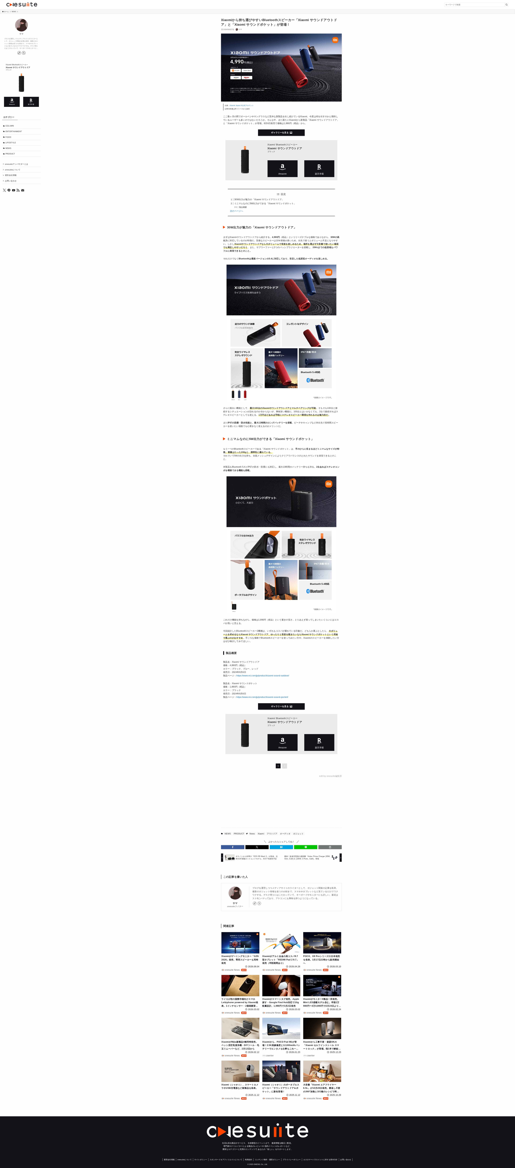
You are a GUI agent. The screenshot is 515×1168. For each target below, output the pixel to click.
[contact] (23, 190)
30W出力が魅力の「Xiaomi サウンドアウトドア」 (259, 199)
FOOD (8, 137)
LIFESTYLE (10, 143)
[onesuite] (90, 4)
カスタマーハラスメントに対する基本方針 (320, 1160)
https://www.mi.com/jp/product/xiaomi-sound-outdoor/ (262, 675)
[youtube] (13, 190)
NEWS (228, 834)
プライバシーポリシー (292, 1160)
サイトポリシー (200, 1160)
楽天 (319, 168)
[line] (9, 190)
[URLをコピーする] (330, 847)
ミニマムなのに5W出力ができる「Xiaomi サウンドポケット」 (265, 203)
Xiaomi (261, 834)
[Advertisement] (254, 802)
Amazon (283, 168)
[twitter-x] (259, 903)
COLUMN (9, 126)
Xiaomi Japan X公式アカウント (242, 105)
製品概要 (243, 207)
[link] (254, 903)
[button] (232, 847)
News (252, 834)
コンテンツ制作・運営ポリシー (267, 1160)
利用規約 (248, 1160)
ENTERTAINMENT (13, 131)
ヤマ (235, 903)
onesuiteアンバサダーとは (16, 164)
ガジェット (298, 834)
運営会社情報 (10, 175)
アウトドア (272, 834)
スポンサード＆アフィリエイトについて (226, 1160)
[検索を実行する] (507, 5)
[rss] (18, 190)
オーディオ (285, 834)
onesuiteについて (12, 169)
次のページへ (236, 211)
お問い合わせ (10, 181)
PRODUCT (239, 834)
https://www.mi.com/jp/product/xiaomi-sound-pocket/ (262, 697)
